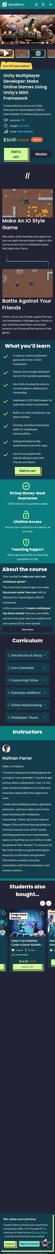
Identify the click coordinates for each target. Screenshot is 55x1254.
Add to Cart (27, 966)
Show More (27, 629)
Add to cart (16, 154)
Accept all (10, 1243)
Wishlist (41, 154)
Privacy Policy (39, 1232)
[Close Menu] (50, 4)
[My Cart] (43, 4)
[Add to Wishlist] (42, 913)
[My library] (36, 4)
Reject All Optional (29, 1243)
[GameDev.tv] (13, 4)
